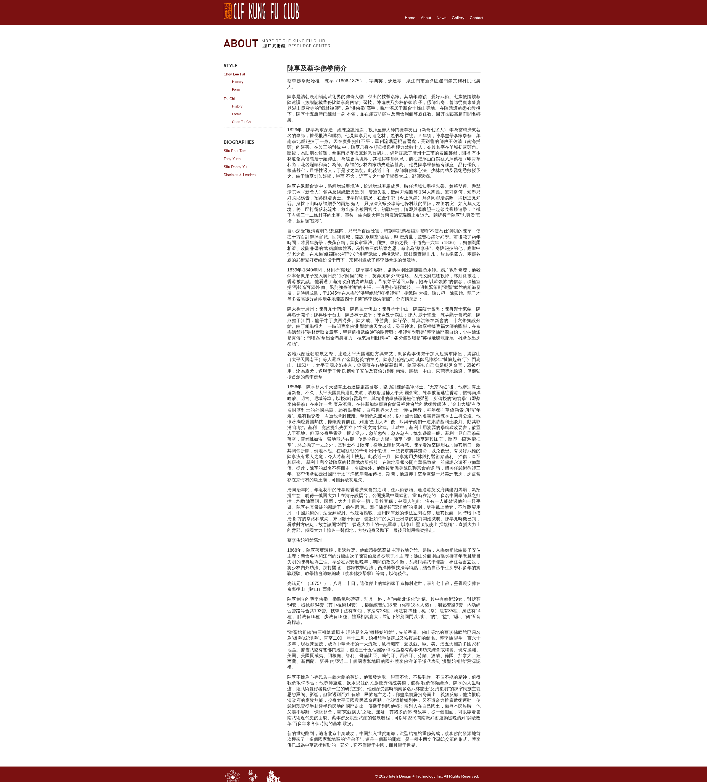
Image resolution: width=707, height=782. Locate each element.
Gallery (458, 17)
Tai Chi (229, 99)
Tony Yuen (232, 159)
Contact (476, 17)
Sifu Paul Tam (235, 151)
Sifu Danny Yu (235, 167)
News (441, 17)
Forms (236, 114)
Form (236, 89)
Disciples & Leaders (240, 175)
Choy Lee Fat (234, 74)
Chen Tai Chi (242, 122)
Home (410, 17)
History (238, 81)
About (426, 17)
